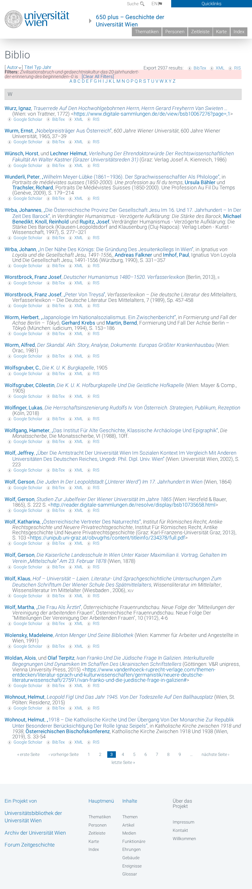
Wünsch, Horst (21, 153)
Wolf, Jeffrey (19, 453)
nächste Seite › (215, 754)
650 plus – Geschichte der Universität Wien (130, 21)
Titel (28, 67)
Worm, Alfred (20, 345)
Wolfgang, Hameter (27, 430)
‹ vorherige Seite (64, 754)
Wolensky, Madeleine (29, 635)
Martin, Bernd (121, 323)
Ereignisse (132, 865)
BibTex (200, 67)
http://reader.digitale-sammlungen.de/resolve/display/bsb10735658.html (133, 505)
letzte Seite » (123, 762)
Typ (37, 67)
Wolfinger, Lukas (23, 408)
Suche (133, 3)
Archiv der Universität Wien (35, 833)
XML (220, 67)
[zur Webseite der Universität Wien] (37, 19)
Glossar (129, 873)
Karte (221, 31)
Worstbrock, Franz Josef (33, 277)
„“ (73, 131)
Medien (129, 833)
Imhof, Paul (176, 255)
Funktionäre (133, 841)
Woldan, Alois (20, 658)
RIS (237, 67)
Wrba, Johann (20, 249)
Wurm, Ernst (19, 131)
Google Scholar (28, 119)
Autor (12, 67)
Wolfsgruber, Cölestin (29, 385)
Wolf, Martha (19, 607)
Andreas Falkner (133, 255)
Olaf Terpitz (61, 658)
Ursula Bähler (200, 182)
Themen (130, 816)
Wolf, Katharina (22, 522)
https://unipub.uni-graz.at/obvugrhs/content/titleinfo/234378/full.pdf (107, 538)
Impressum (183, 822)
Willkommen (184, 838)
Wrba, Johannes (23, 210)
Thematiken (147, 31)
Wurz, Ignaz (18, 108)
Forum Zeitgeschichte (30, 845)
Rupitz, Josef (94, 222)
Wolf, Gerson (19, 482)
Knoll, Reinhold (52, 222)
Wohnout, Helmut (25, 697)
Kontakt (180, 830)
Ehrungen (131, 849)
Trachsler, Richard (32, 187)
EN (155, 3)
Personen (174, 31)
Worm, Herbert (22, 317)
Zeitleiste (200, 31)
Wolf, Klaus (17, 578)
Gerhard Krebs (78, 323)
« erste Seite (28, 754)
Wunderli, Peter (22, 177)
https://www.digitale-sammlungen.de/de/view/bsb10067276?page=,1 (152, 114)
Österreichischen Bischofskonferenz (68, 731)
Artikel (128, 825)
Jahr (46, 67)
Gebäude (131, 857)
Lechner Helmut (68, 153)
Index (239, 31)
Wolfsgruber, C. (22, 368)
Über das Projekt (182, 803)
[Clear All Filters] (98, 76)
